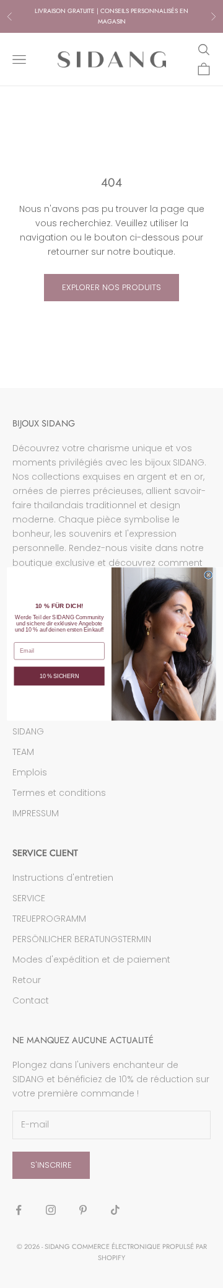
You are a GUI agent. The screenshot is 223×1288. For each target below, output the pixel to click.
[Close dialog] (208, 574)
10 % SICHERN (59, 676)
